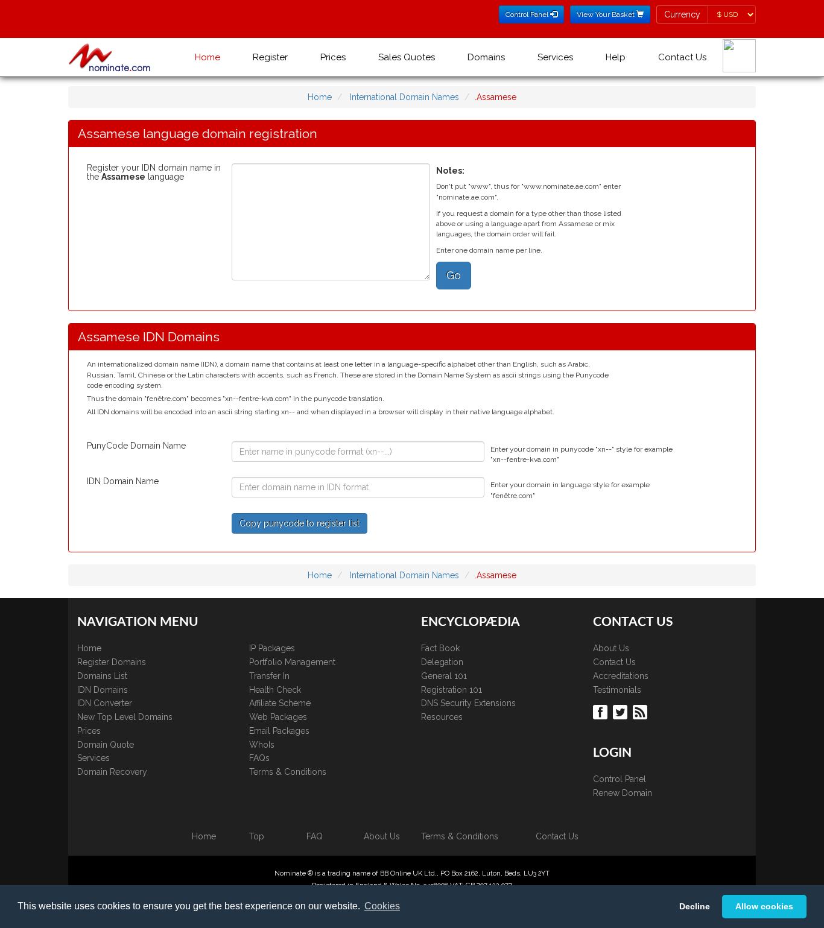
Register (270, 57)
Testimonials (617, 690)
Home (207, 57)
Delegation (442, 662)
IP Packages (272, 648)
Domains (486, 57)
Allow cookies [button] (764, 906)
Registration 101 (451, 690)
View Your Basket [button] (606, 14)
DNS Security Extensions (468, 703)
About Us (611, 648)
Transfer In (269, 676)
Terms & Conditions (287, 772)
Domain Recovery (112, 772)
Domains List (102, 676)
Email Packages (279, 731)
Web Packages (278, 717)
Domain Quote (105, 745)
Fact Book (440, 648)
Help (616, 57)
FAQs (259, 758)
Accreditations (620, 676)
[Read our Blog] (641, 711)
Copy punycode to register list (299, 523)
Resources (442, 717)
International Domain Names (404, 97)
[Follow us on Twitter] (621, 711)
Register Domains (111, 662)
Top (256, 836)
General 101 (444, 676)
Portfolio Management (292, 662)
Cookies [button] (382, 906)
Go (453, 275)
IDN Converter (104, 703)
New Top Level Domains (125, 717)
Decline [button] (694, 906)
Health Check (275, 690)
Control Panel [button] (527, 14)
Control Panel (619, 779)
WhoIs (261, 745)
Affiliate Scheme (280, 703)
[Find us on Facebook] (601, 711)
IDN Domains (102, 690)
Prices (333, 57)
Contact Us (682, 57)
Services (555, 57)
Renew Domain (622, 793)
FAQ (314, 836)
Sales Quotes (406, 57)
